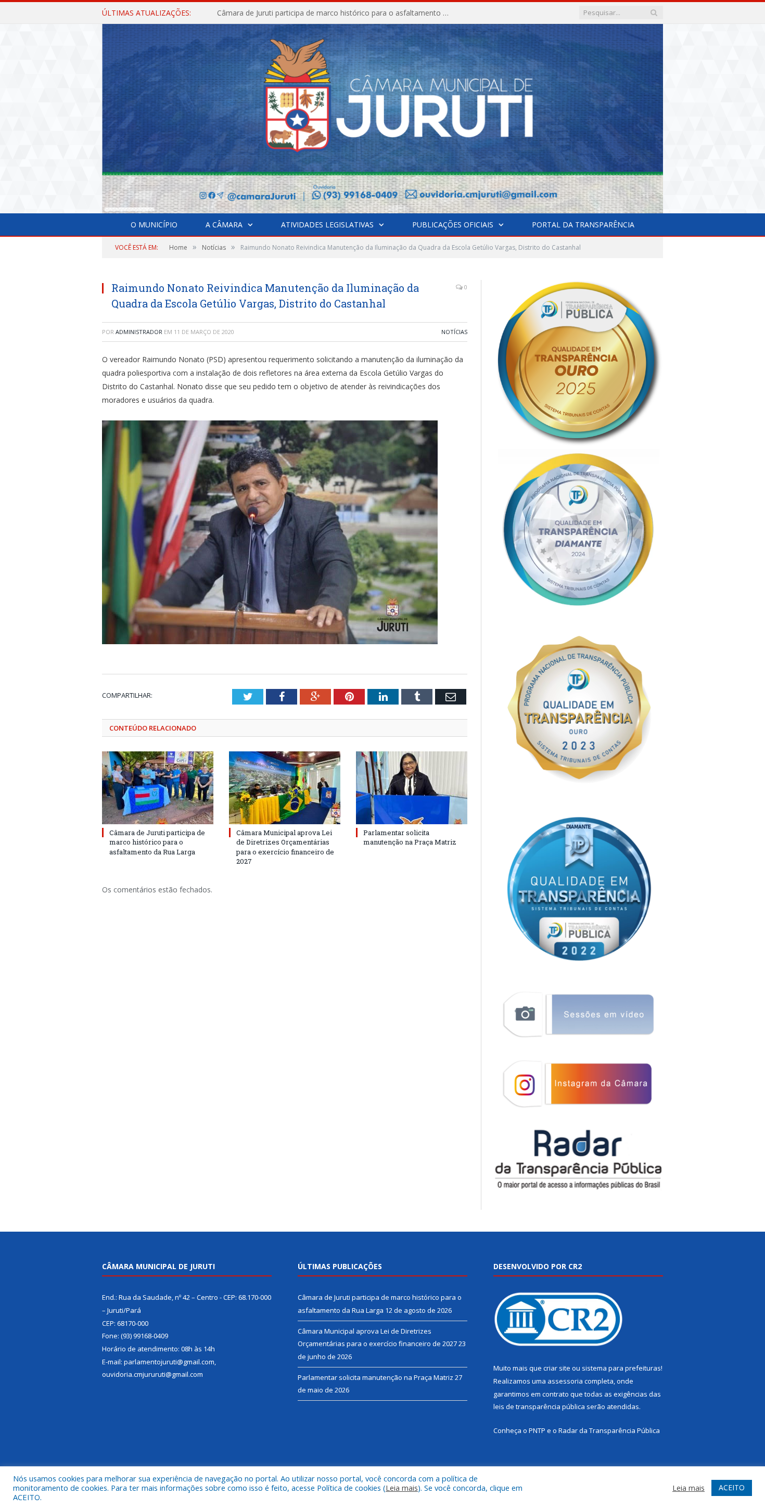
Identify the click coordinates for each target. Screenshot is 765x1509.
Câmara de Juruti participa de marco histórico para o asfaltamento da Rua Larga (157, 842)
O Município (154, 224)
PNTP (537, 1430)
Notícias (454, 332)
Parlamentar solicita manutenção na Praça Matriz (409, 837)
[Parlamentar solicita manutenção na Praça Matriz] (411, 787)
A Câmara (224, 224)
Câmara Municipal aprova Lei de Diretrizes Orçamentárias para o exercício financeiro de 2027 (336, 13)
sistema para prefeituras (621, 1368)
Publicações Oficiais (452, 224)
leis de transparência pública (539, 1406)
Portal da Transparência (583, 224)
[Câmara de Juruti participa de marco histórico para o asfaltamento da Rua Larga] (157, 787)
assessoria (565, 1381)
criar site (556, 1368)
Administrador (139, 332)
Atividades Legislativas (327, 224)
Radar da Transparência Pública (609, 1430)
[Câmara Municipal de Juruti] (382, 116)
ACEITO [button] (732, 1487)
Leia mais (402, 1487)
